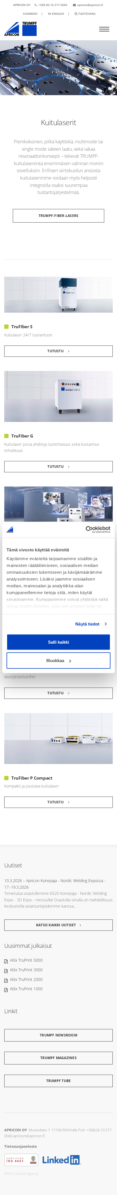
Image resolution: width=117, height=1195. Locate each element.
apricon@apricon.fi (90, 5)
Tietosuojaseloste (20, 1146)
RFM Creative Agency (21, 1173)
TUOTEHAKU (86, 14)
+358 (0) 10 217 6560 (52, 5)
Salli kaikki (58, 641)
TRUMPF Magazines (58, 1057)
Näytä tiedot (87, 624)
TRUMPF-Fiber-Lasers (59, 215)
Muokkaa (55, 660)
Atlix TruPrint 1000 (26, 988)
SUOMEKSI (30, 14)
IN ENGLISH (56, 14)
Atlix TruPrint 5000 (26, 960)
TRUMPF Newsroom (58, 1035)
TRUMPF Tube (58, 1080)
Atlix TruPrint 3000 (26, 969)
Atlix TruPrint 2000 (26, 979)
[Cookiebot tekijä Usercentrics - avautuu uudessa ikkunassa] (85, 530)
